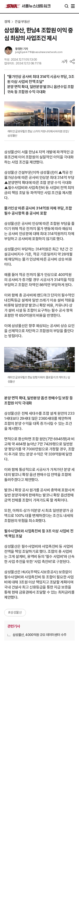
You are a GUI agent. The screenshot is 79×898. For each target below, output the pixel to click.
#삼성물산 (15, 612)
